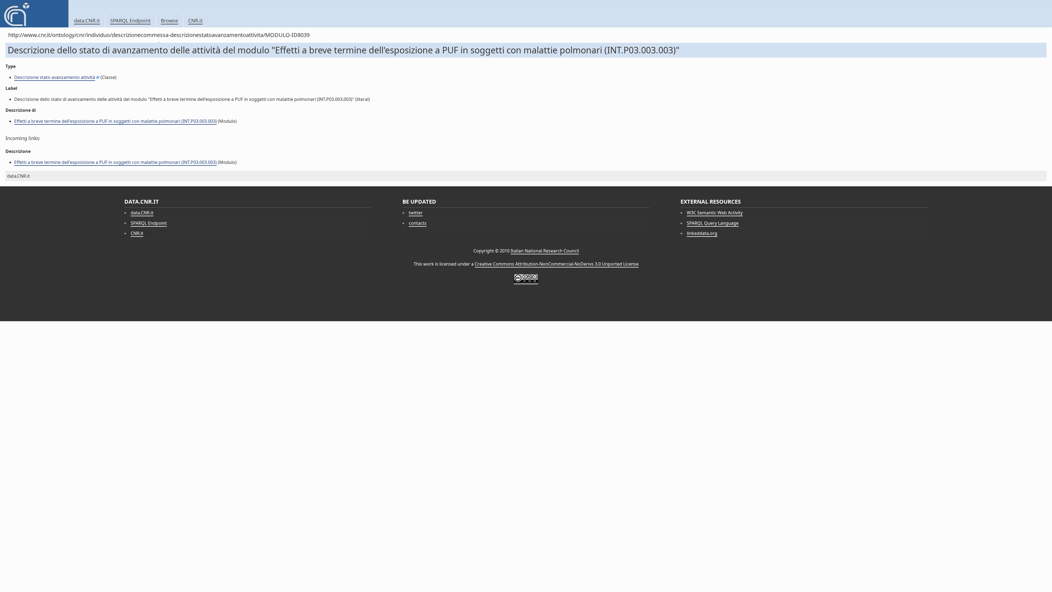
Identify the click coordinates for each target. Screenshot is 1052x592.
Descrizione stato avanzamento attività (54, 77)
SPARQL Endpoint (130, 20)
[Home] (34, 13)
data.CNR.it (87, 20)
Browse (169, 20)
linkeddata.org (702, 233)
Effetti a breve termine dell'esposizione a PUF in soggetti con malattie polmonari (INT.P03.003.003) (115, 121)
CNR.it (195, 20)
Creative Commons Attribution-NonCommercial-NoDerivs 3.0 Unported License (557, 264)
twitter (416, 213)
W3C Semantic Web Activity (715, 213)
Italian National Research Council (545, 251)
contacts (418, 223)
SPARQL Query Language (713, 223)
